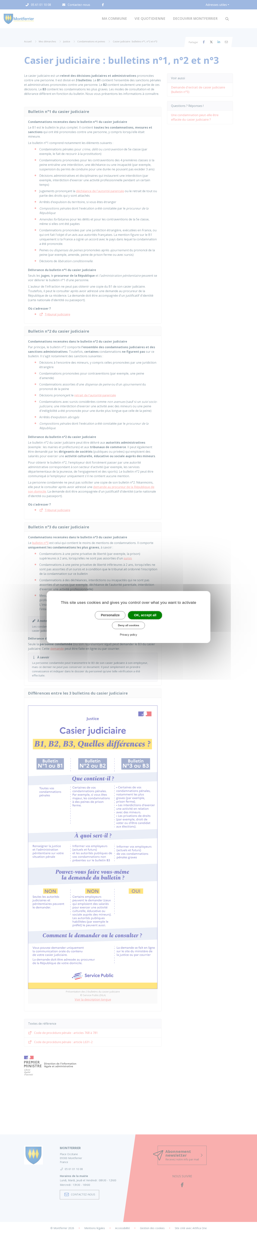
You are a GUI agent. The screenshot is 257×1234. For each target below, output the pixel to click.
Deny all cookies (128, 625)
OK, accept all (145, 615)
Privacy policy (128, 634)
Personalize (110, 615)
